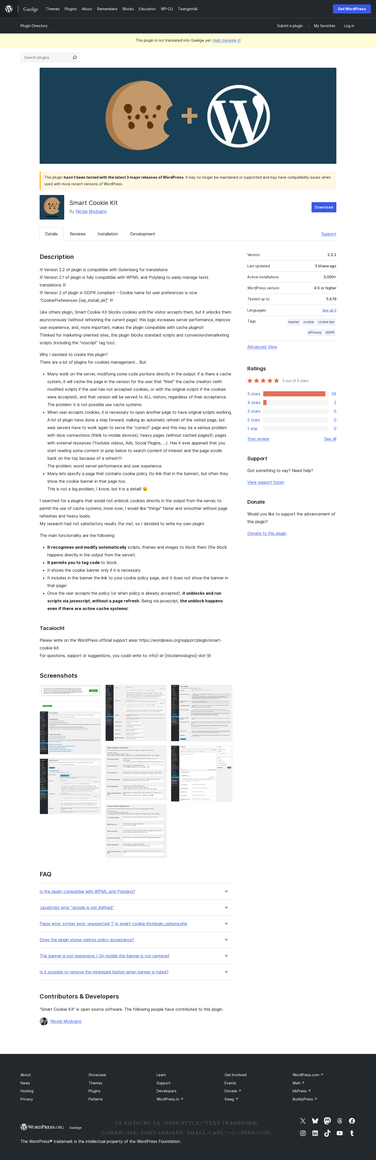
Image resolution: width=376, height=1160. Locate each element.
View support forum (265, 482)
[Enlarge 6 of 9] (159, 752)
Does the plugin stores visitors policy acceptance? (87, 939)
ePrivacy (315, 332)
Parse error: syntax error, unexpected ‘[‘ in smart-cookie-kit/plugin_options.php (113, 923)
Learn (161, 1075)
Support (329, 233)
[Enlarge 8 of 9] (225, 691)
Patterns (96, 1099)
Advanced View (262, 346)
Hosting (27, 1091)
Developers (166, 1091)
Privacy (26, 1099)
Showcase (97, 1075)
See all (330, 438)
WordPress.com (308, 1075)
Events (230, 1083)
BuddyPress (305, 1099)
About (25, 1075)
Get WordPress (352, 9)
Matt (299, 1083)
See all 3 (329, 310)
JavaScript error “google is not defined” (77, 907)
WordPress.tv (170, 1099)
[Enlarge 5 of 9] (159, 691)
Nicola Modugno (91, 211)
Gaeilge (75, 1127)
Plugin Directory (34, 26)
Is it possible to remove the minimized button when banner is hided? (104, 972)
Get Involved (236, 1075)
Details (51, 233)
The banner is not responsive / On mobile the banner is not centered (104, 956)
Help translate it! (227, 40)
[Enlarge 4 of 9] (94, 765)
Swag (231, 1099)
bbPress (302, 1091)
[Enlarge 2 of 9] (94, 707)
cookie (308, 322)
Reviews (78, 233)
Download (324, 207)
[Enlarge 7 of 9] (159, 811)
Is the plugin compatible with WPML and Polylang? (87, 891)
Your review (258, 438)
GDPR (330, 332)
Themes (95, 1083)
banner (294, 322)
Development (142, 233)
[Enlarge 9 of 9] (225, 752)
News (25, 1083)
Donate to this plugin (266, 533)
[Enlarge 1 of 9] (94, 691)
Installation (108, 233)
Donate (233, 1091)
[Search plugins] (75, 57)
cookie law (326, 322)
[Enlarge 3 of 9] (94, 718)
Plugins (95, 1091)
